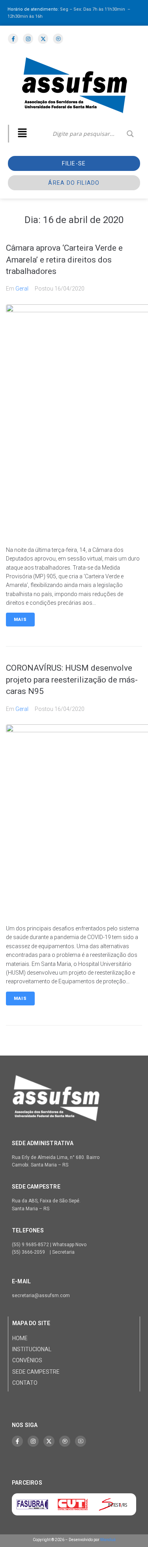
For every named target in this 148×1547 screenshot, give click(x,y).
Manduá (108, 1540)
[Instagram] (33, 1441)
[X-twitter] (48, 1441)
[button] (22, 133)
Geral (21, 288)
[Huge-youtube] (80, 1441)
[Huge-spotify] (64, 1441)
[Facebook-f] (17, 1441)
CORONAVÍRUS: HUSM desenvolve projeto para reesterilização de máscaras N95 (72, 679)
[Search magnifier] (130, 133)
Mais (20, 619)
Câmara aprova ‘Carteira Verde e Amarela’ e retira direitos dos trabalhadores (64, 259)
